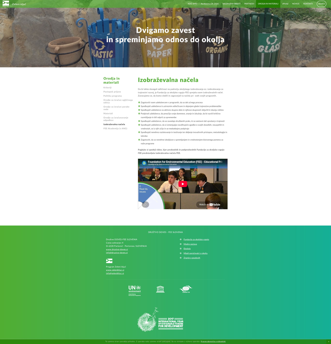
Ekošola (187, 249)
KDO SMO (192, 4)
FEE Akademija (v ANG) (115, 129)
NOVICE (295, 4)
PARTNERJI (249, 4)
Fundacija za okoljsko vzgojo (196, 239)
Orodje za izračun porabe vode (116, 108)
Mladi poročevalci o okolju (196, 253)
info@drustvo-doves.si (117, 253)
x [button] (328, 341)
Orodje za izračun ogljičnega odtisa (118, 101)
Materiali (108, 114)
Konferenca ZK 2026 (210, 4)
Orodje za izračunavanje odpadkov (115, 119)
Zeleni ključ (19, 4)
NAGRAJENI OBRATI (231, 4)
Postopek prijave (112, 92)
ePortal (285, 4)
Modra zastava (190, 244)
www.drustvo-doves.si (117, 249)
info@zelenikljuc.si (115, 273)
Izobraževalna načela (114, 124)
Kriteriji (107, 88)
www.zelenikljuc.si (115, 270)
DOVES (321, 4)
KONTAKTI (308, 4)
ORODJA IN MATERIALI (268, 4)
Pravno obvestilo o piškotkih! (213, 341)
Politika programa (112, 96)
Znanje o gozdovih (192, 258)
